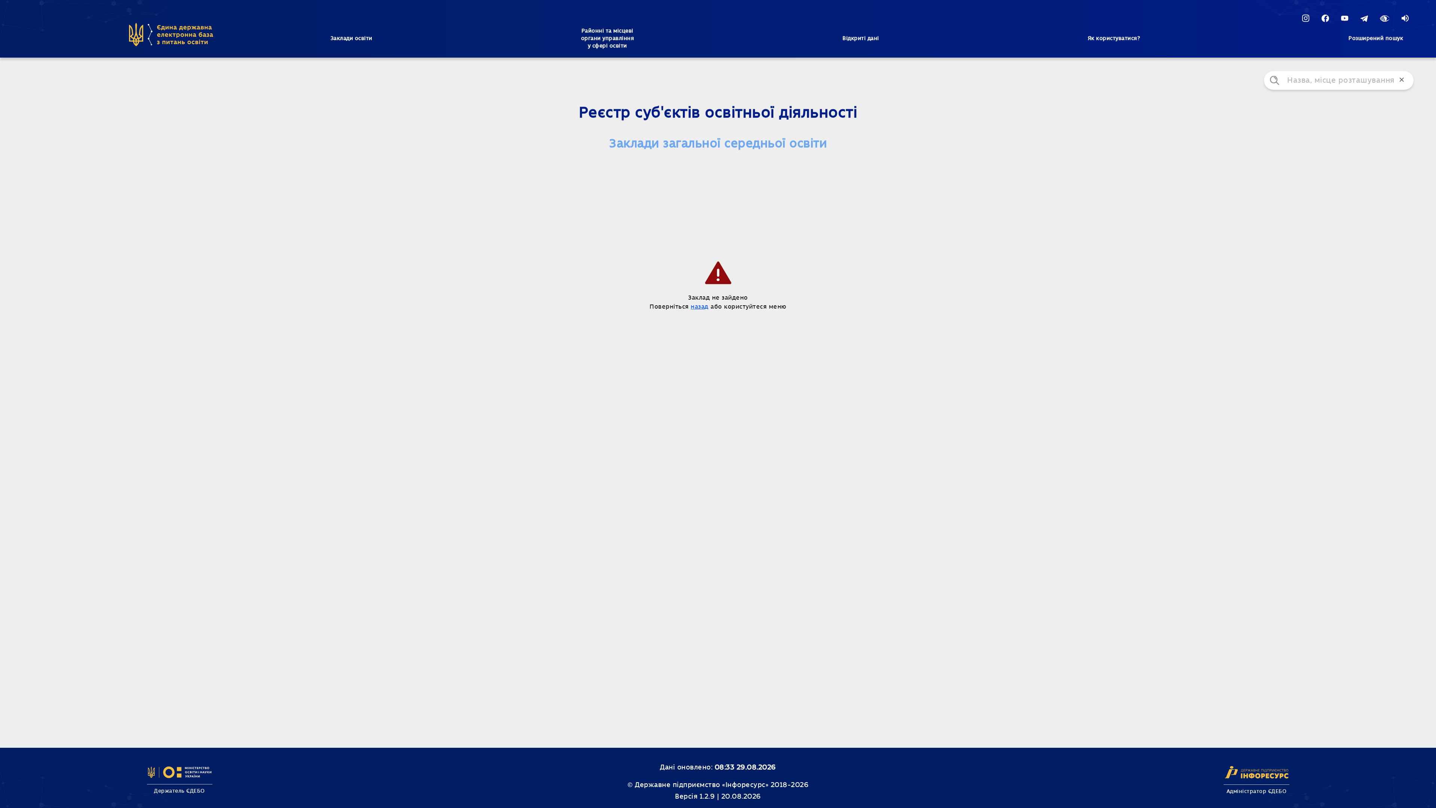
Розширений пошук (1375, 38)
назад (700, 307)
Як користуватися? (1114, 38)
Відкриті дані (861, 38)
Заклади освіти (351, 38)
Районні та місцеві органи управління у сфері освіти (607, 38)
